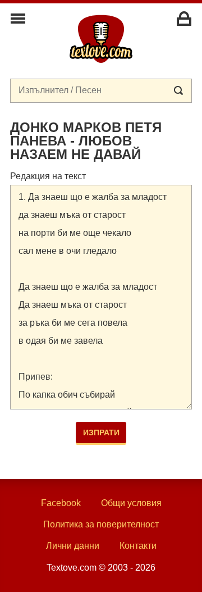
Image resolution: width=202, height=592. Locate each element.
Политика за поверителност (101, 524)
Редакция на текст (48, 176)
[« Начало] (101, 38)
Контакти (138, 545)
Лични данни (72, 545)
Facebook (61, 503)
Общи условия (131, 503)
